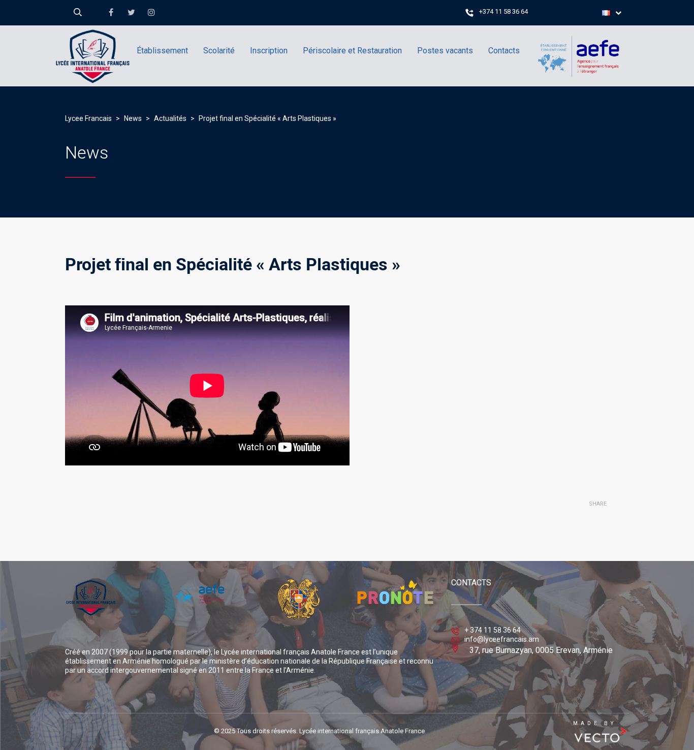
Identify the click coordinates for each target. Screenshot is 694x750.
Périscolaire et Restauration (352, 50)
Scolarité (219, 50)
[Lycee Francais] (123, 99)
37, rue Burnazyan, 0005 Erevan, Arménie (541, 650)
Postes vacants (445, 50)
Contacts (504, 50)
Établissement (162, 50)
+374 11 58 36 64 (503, 11)
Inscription (269, 50)
